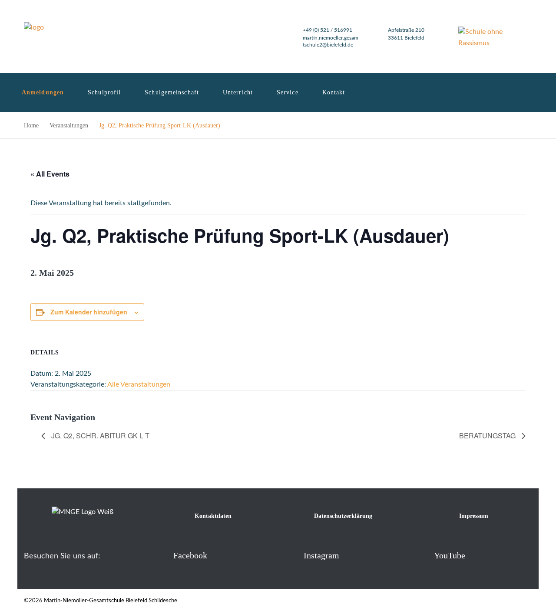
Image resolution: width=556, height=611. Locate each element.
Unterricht (238, 92)
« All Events (50, 174)
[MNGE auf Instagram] (290, 555)
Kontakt (333, 92)
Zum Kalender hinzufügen (88, 311)
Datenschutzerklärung (343, 516)
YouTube (449, 555)
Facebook (190, 555)
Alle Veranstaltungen (138, 384)
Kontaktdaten (213, 516)
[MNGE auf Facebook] (159, 555)
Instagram (321, 555)
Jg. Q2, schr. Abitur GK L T (99, 436)
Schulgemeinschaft (172, 92)
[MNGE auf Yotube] (420, 555)
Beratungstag (488, 436)
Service (287, 92)
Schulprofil (104, 92)
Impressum (473, 516)
